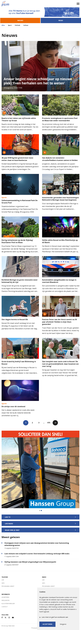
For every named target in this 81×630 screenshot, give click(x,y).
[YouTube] (13, 617)
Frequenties (5, 600)
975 (48, 423)
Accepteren (47, 624)
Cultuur (25, 25)
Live (3, 580)
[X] (5, 617)
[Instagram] (9, 617)
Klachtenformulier (8, 603)
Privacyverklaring (36, 628)
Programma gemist (8, 586)
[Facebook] (2, 617)
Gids (3, 583)
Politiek (17, 25)
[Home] (20, 3)
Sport (10, 25)
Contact (5, 607)
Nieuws (20, 20)
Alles (3, 25)
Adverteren (5, 597)
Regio (61, 20)
